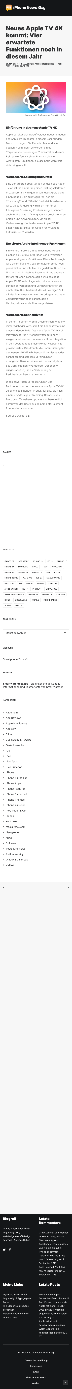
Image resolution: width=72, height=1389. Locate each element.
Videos (10, 865)
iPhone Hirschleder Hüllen (16, 1228)
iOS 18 (57, 572)
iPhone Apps (13, 783)
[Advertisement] (36, 502)
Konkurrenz (13, 821)
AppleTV (11, 728)
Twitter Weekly (14, 854)
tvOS (45, 567)
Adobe (8, 605)
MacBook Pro (53, 578)
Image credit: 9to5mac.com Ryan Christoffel (45, 115)
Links (36, 1371)
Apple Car (57, 567)
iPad (8, 756)
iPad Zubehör (14, 767)
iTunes (10, 816)
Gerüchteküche (15, 745)
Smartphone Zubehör (15, 659)
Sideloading (21, 600)
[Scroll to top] (65, 1382)
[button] (64, 8)
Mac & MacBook (15, 826)
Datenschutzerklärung (36, 1360)
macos (18, 605)
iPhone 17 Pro (50, 600)
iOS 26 (7, 600)
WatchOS (27, 578)
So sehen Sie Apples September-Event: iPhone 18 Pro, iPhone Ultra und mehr (54, 1298)
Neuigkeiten (13, 832)
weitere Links (10, 1317)
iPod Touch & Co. (16, 810)
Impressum (36, 1366)
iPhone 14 (36, 589)
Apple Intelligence (44, 64)
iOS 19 (50, 561)
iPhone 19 (47, 594)
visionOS (60, 594)
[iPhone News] (25, 8)
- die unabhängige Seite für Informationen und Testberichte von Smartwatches (33, 685)
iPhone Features (15, 788)
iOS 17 (24, 589)
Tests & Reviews (15, 848)
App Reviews (13, 717)
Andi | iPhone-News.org (17, 66)
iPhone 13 (38, 561)
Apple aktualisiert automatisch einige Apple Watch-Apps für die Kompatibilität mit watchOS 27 (53, 1329)
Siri (48, 572)
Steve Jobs (51, 589)
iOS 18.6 (35, 600)
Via (27, 415)
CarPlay (53, 583)
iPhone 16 (33, 594)
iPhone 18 (23, 572)
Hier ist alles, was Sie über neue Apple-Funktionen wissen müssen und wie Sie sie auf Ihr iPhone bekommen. (53, 1244)
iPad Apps (12, 761)
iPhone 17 (9, 567)
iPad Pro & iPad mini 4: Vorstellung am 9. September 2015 (52, 1259)
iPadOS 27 (9, 561)
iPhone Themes (15, 799)
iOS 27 (39, 578)
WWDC (29, 583)
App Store (23, 561)
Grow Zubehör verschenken (53, 1232)
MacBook (23, 567)
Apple (35, 567)
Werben (36, 1383)
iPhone (40, 583)
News (9, 837)
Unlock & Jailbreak (17, 859)
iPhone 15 (9, 572)
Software (11, 843)
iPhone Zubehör (15, 805)
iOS (20, 583)
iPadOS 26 (37, 572)
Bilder (9, 734)
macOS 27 (62, 561)
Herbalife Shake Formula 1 (16, 1313)
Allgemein (28, 64)
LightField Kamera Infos (15, 1294)
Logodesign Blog (11, 1232)
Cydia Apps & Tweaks (18, 739)
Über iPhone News (36, 1377)
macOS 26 (9, 583)
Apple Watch (11, 589)
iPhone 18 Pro (11, 578)
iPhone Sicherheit (16, 794)
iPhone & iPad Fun (16, 777)
